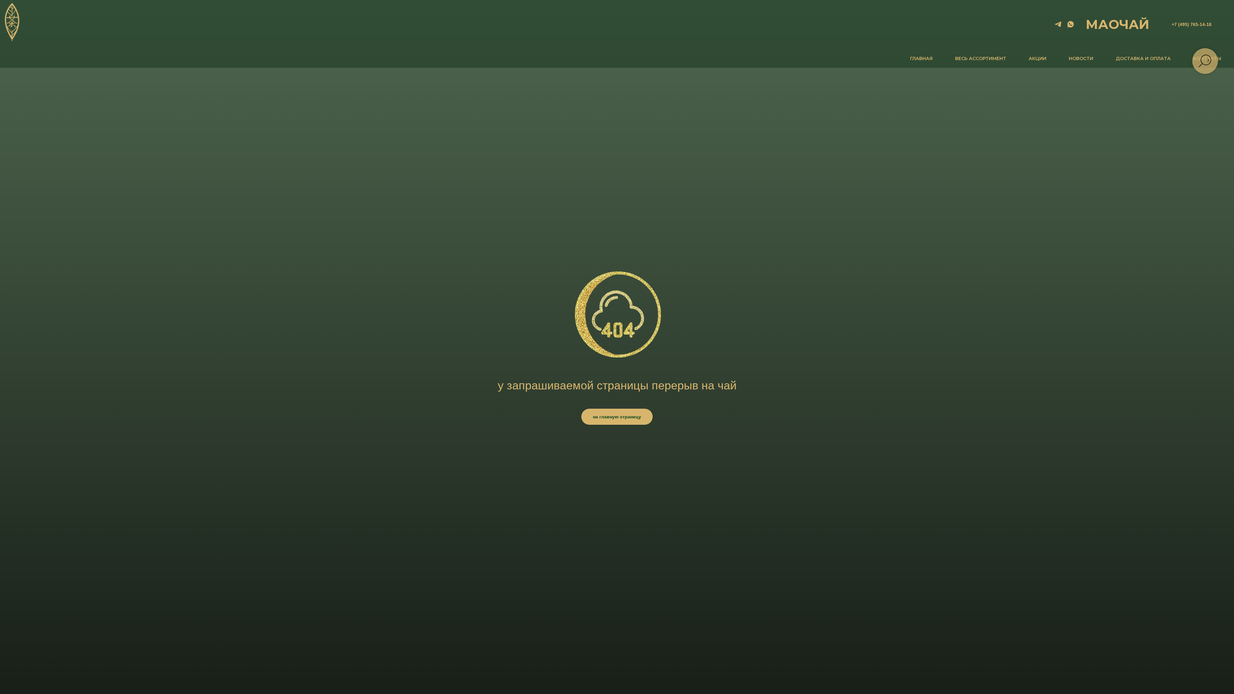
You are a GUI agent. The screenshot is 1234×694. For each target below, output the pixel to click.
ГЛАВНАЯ (921, 58)
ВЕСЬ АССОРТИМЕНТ (980, 58)
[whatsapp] (1071, 24)
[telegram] (1058, 24)
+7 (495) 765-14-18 (1192, 24)
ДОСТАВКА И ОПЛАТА (1143, 58)
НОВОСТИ (1081, 58)
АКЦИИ (1037, 58)
